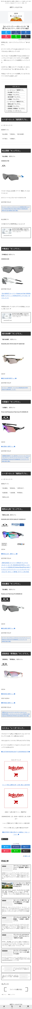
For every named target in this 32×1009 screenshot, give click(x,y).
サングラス (5, 839)
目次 (14, 86)
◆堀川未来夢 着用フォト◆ (8, 378)
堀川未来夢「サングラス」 (14, 97)
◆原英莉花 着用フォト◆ (8, 694)
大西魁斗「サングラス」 (14, 99)
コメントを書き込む (16, 989)
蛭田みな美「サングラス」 (14, 104)
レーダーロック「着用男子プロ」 (16, 90)
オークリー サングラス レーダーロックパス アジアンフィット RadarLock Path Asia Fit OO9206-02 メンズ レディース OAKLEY (16, 639)
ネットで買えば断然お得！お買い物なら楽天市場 (16, 785)
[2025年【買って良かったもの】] (16, 16)
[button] (28, 477)
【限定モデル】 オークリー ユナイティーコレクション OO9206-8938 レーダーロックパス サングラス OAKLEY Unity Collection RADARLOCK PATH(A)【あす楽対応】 (16, 714)
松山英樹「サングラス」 (14, 92)
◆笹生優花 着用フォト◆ (8, 628)
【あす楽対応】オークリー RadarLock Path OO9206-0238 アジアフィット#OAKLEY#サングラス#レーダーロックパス (16, 296)
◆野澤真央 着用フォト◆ (8, 702)
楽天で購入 (15, 210)
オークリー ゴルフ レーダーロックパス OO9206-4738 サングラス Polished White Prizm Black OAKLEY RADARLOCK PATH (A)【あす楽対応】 (15, 208)
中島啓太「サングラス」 (14, 94)
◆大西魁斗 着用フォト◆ (8, 446)
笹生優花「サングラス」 (14, 106)
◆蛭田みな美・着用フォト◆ (9, 553)
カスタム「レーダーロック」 (15, 110)
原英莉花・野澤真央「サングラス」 (16, 108)
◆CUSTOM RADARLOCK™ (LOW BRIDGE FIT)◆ (15, 751)
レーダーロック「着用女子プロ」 (16, 101)
